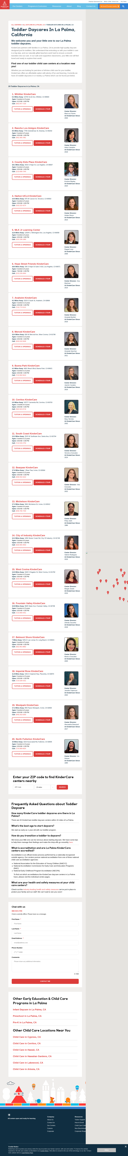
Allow (107, 1150)
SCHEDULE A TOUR (43, 109)
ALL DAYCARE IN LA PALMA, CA (34, 25)
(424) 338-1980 (21, 239)
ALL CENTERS (16, 25)
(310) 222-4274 (21, 205)
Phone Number (17, 948)
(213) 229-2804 (21, 273)
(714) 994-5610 (21, 375)
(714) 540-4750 (21, 443)
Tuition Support (80, 1119)
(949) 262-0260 (21, 714)
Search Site (123, 7)
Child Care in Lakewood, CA (28, 1062)
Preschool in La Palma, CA (27, 1016)
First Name (16, 919)
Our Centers (17, 6)
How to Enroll (79, 1122)
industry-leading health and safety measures (41, 889)
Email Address (18, 938)
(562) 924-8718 (21, 409)
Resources (56, 6)
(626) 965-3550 (21, 545)
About (69, 6)
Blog (79, 6)
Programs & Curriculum (37, 6)
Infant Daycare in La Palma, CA (29, 1009)
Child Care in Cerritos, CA (27, 1043)
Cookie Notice (44, 1151)
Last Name (16, 929)
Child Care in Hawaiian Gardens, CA (32, 1056)
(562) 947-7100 (21, 103)
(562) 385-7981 (21, 137)
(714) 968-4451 (21, 613)
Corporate (50, 1131)
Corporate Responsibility (83, 1131)
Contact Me (45, 981)
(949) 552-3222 (21, 477)
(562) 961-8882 (21, 647)
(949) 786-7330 (21, 511)
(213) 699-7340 (21, 171)
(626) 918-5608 (21, 341)
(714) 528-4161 (21, 680)
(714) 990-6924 (21, 748)
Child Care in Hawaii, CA (26, 1050)
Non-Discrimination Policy (83, 1128)
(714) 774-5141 (21, 307)
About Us (50, 1119)
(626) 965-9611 (21, 579)
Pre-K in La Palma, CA (25, 1022)
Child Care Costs (80, 1125)
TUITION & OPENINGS (22, 109)
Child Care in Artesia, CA (26, 1069)
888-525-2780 (17, 911)
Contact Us (90, 6)
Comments (15, 957)
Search (62, 787)
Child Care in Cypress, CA (27, 1037)
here (71, 842)
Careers (50, 1128)
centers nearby (109, 6)
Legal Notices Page (27, 1152)
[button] (117, 580)
